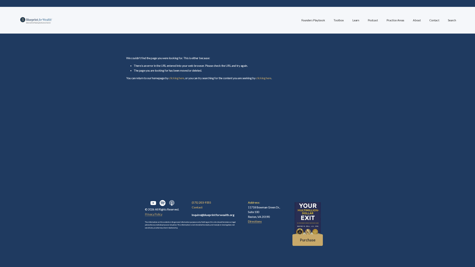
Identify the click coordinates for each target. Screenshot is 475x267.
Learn (355, 20)
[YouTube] (153, 203)
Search (452, 20)
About (417, 20)
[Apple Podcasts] (172, 203)
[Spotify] (163, 203)
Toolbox (338, 20)
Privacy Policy (153, 214)
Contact (434, 20)
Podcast (373, 20)
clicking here (176, 78)
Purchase (307, 240)
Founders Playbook (313, 20)
